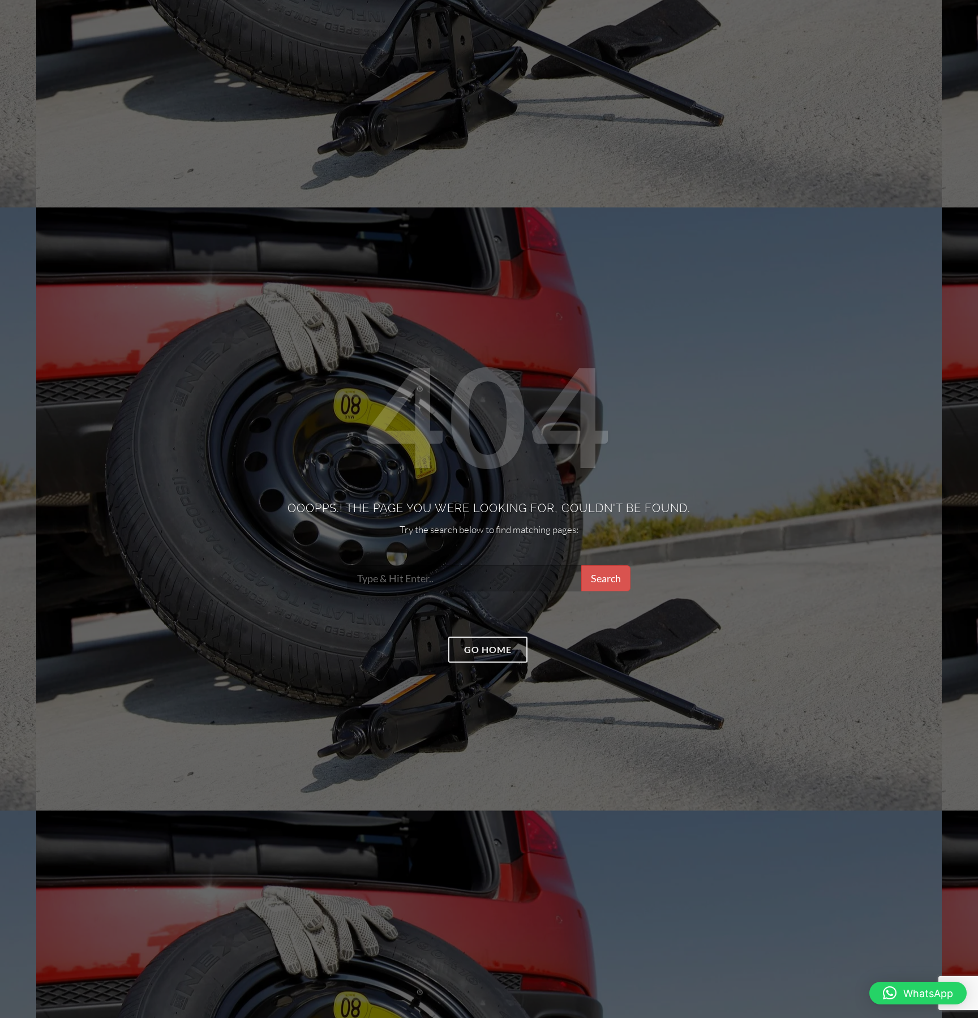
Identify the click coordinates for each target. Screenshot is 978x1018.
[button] (918, 993)
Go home (488, 649)
